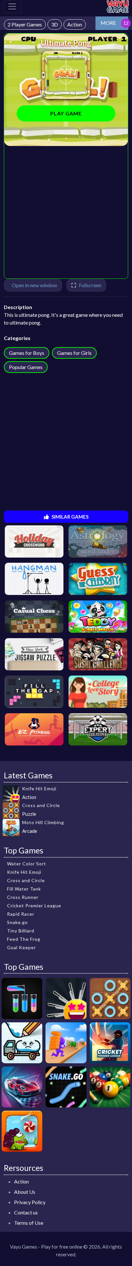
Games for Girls (74, 353)
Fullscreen (90, 285)
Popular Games (26, 367)
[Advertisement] (66, 212)
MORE (108, 23)
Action (21, 1181)
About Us (24, 1192)
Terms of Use (28, 1223)
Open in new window (34, 285)
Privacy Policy (29, 1202)
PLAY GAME (66, 113)
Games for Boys (26, 353)
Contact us (26, 1212)
